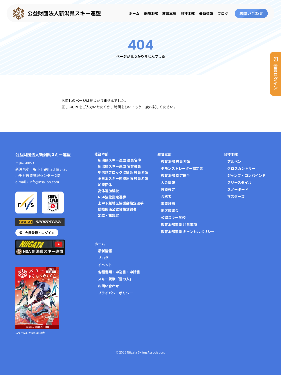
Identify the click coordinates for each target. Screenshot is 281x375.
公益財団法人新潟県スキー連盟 (43, 154)
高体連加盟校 (108, 190)
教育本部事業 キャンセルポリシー (187, 231)
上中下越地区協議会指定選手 (121, 203)
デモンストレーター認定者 (182, 168)
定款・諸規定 (108, 215)
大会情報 (168, 182)
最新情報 (206, 13)
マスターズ (236, 196)
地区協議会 (169, 210)
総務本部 (151, 13)
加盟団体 (105, 184)
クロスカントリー (241, 168)
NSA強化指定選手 (112, 197)
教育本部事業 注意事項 (179, 224)
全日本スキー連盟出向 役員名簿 (123, 178)
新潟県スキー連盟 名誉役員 (119, 166)
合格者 (166, 196)
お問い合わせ (108, 285)
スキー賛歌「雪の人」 (115, 278)
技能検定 (168, 189)
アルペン (234, 161)
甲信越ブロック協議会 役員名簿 (123, 172)
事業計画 (168, 203)
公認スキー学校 (173, 217)
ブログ (223, 13)
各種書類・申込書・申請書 (119, 271)
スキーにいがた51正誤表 (30, 332)
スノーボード (237, 189)
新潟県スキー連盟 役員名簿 (119, 160)
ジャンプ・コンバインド (246, 175)
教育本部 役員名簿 (175, 161)
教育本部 (169, 13)
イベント (105, 264)
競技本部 (188, 13)
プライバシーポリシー (115, 292)
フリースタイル (239, 182)
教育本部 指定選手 (175, 175)
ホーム (134, 13)
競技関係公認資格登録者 (117, 209)
